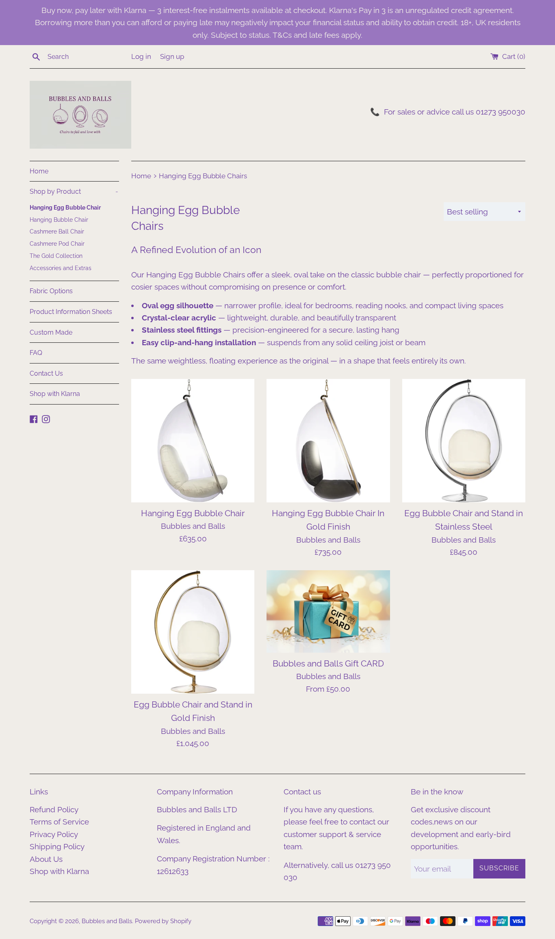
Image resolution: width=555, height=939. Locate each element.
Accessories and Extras (60, 268)
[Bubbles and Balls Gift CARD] (328, 611)
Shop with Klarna (55, 394)
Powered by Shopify (163, 921)
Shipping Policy (57, 846)
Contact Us (46, 373)
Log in (141, 56)
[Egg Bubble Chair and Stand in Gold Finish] (192, 631)
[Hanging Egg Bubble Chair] (192, 440)
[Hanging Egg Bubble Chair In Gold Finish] (328, 440)
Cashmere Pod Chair (57, 243)
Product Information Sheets (71, 312)
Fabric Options (51, 291)
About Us (46, 859)
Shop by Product (74, 191)
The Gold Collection (56, 256)
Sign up (172, 56)
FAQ (36, 353)
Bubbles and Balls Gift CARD (328, 663)
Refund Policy (54, 809)
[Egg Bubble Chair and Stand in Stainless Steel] (463, 440)
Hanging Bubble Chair (59, 219)
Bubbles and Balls (107, 921)
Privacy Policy (54, 834)
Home (39, 171)
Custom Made (51, 332)
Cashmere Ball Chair (57, 231)
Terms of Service (59, 821)
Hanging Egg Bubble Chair (65, 207)
